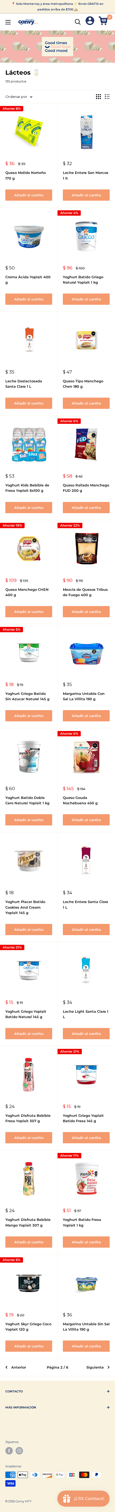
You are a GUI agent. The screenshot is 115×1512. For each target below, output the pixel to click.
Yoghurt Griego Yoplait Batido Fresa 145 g (83, 1118)
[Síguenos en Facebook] (9, 1450)
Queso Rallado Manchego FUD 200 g (86, 488)
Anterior (18, 1367)
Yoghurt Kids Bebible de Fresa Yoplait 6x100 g (27, 488)
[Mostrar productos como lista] (107, 96)
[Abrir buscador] (78, 22)
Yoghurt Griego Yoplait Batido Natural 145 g (25, 1014)
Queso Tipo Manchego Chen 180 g (83, 384)
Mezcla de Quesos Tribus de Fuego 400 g (85, 592)
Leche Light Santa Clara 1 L (85, 1014)
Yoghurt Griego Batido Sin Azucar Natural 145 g (27, 696)
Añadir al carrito (28, 195)
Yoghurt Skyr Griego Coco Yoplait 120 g (28, 1326)
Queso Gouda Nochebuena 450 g (80, 800)
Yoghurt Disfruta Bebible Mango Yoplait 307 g (28, 1222)
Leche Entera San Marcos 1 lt (85, 175)
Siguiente (95, 1367)
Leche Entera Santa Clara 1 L (85, 904)
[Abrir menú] (8, 22)
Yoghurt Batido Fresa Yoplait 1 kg (82, 1222)
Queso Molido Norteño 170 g (25, 175)
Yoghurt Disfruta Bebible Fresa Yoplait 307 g (28, 1118)
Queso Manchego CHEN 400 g (27, 592)
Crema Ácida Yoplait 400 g (28, 279)
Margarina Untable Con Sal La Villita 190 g (84, 696)
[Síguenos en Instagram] (19, 1450)
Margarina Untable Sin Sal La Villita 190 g (86, 1326)
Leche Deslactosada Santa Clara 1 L (23, 384)
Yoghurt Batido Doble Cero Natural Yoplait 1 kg (27, 800)
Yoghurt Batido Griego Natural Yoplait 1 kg (83, 279)
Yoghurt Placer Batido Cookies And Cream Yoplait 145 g (25, 907)
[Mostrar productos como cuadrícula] (98, 96)
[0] (104, 21)
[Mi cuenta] (90, 21)
